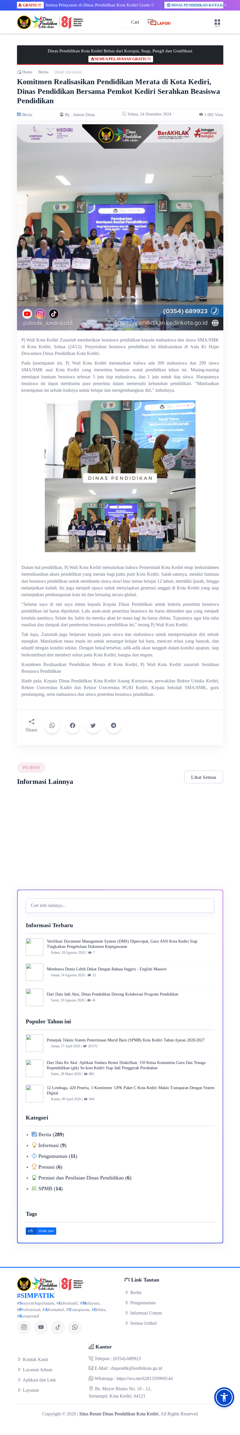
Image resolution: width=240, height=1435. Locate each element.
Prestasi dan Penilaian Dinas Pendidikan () (84, 1178)
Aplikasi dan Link (39, 1379)
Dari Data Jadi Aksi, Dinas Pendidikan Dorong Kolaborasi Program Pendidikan (112, 994)
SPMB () (50, 1188)
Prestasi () (49, 1167)
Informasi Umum (145, 1312)
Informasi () (51, 1145)
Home (26, 72)
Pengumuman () (57, 1156)
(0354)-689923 (127, 1358)
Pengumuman (142, 1302)
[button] (224, 1397)
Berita (43, 72)
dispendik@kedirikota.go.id (136, 1368)
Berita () (50, 1134)
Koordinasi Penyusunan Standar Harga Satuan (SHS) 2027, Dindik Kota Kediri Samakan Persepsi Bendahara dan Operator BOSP (48, 849)
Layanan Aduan (37, 1369)
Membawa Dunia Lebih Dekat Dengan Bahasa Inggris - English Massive (107, 969)
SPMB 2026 (46, 1231)
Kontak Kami (35, 1359)
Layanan (30, 1390)
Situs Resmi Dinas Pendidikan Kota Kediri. (119, 1413)
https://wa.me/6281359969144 (144, 1378)
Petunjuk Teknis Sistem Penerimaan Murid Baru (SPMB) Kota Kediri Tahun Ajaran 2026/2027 (126, 1040)
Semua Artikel (143, 1323)
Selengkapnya (31, 880)
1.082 (213, 115)
